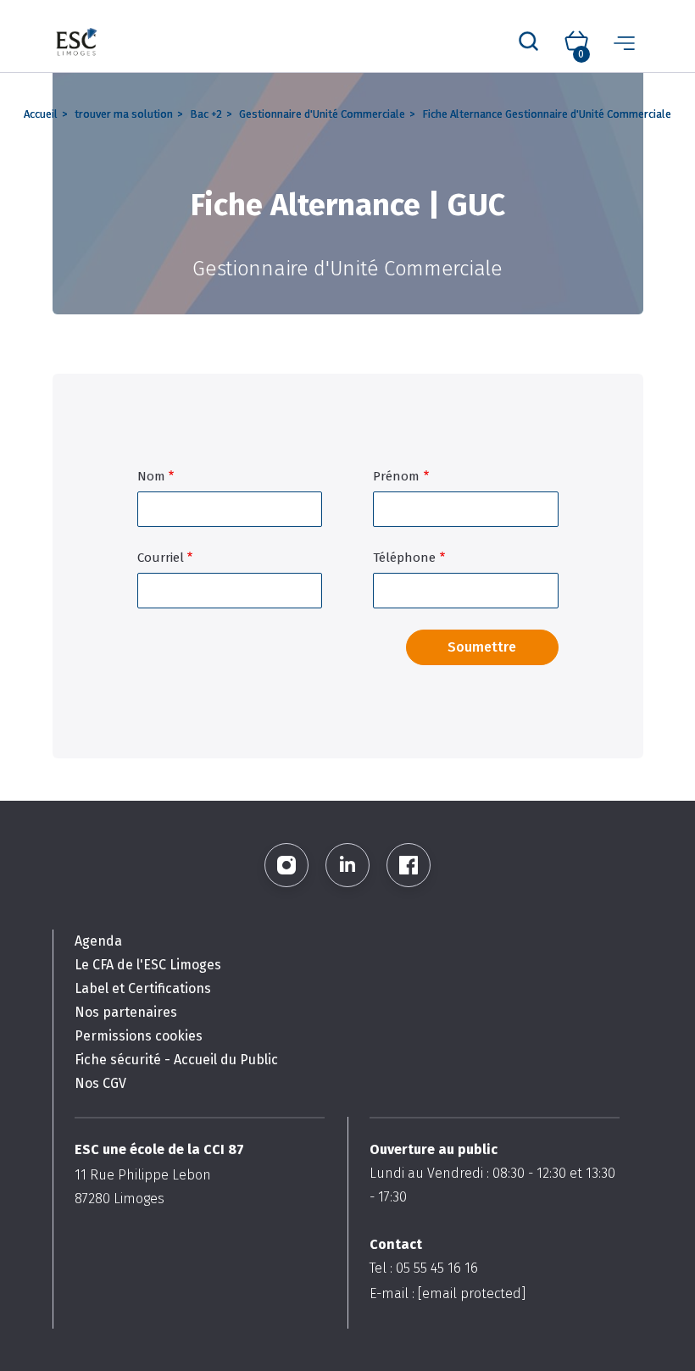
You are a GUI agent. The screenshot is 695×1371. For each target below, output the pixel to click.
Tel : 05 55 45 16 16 (424, 1268)
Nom (151, 476)
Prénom (396, 476)
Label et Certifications (143, 988)
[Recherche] (528, 42)
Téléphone (404, 557)
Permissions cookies (139, 1036)
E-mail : (447, 1293)
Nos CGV (100, 1083)
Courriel (160, 557)
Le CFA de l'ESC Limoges (148, 965)
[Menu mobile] (624, 42)
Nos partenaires (126, 1012)
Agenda (98, 941)
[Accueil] (78, 43)
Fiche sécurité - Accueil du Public (176, 1060)
